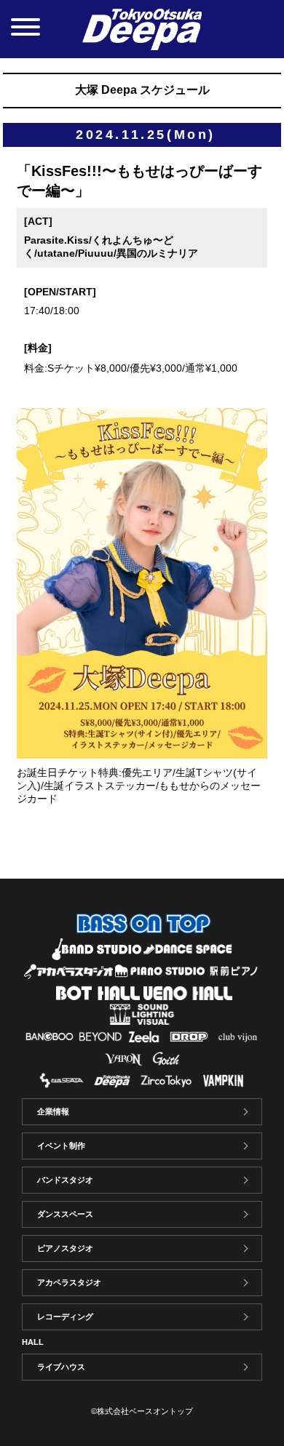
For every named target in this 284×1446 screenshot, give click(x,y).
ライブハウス (61, 1366)
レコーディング (65, 1316)
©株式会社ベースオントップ (142, 1411)
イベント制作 (61, 1145)
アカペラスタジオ (69, 1282)
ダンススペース (65, 1214)
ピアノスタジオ (65, 1248)
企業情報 (53, 1111)
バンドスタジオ (65, 1179)
